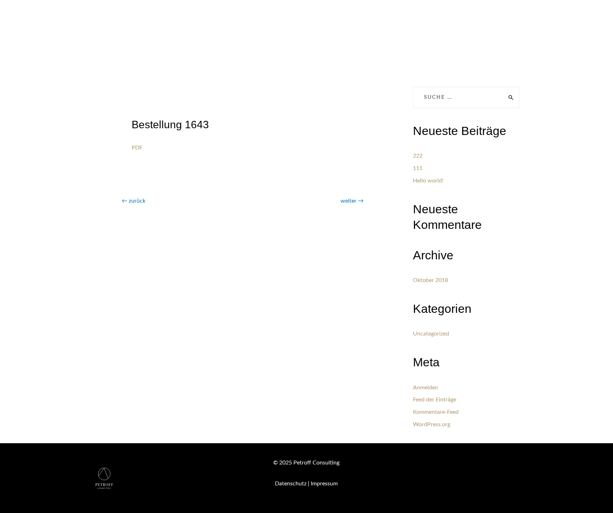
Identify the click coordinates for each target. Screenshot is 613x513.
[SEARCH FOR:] (466, 97)
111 (418, 168)
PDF (137, 148)
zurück (133, 201)
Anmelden (425, 387)
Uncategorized (431, 334)
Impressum (324, 483)
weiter (352, 201)
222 (418, 156)
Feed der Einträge (434, 399)
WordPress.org (431, 424)
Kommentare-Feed (436, 412)
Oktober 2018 (430, 280)
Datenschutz (290, 483)
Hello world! (428, 181)
